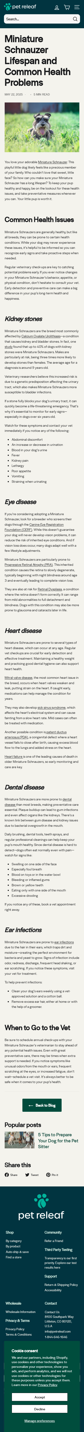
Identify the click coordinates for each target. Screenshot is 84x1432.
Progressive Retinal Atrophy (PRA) (29, 564)
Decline (39, 1409)
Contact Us (52, 1312)
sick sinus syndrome (52, 707)
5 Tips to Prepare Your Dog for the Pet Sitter (58, 1140)
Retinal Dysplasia (50, 589)
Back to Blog (45, 1105)
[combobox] (42, 19)
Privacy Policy (47, 1384)
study (9, 346)
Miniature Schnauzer (52, 161)
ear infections (64, 941)
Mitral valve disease (18, 677)
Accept (40, 1397)
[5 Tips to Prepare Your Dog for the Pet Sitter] (20, 1140)
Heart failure (14, 756)
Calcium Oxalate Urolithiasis (40, 336)
